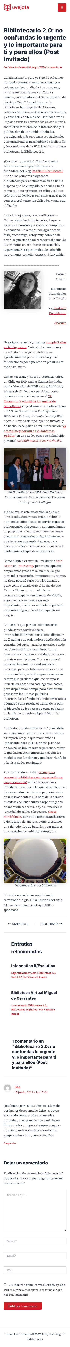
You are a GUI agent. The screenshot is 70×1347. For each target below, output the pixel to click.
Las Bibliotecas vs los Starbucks (38, 441)
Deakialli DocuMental (47, 171)
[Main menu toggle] (62, 7)
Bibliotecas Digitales (24, 1009)
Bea (17, 1087)
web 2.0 (15, 977)
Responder (10, 1143)
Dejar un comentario (23, 973)
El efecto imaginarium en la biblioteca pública (35, 431)
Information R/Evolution (33, 966)
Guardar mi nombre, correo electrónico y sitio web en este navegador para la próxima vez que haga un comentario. (34, 1290)
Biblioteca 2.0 (46, 973)
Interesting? (25, 566)
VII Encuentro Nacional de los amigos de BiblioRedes (30, 401)
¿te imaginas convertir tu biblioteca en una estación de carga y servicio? (33, 777)
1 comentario (54, 67)
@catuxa (60, 323)
